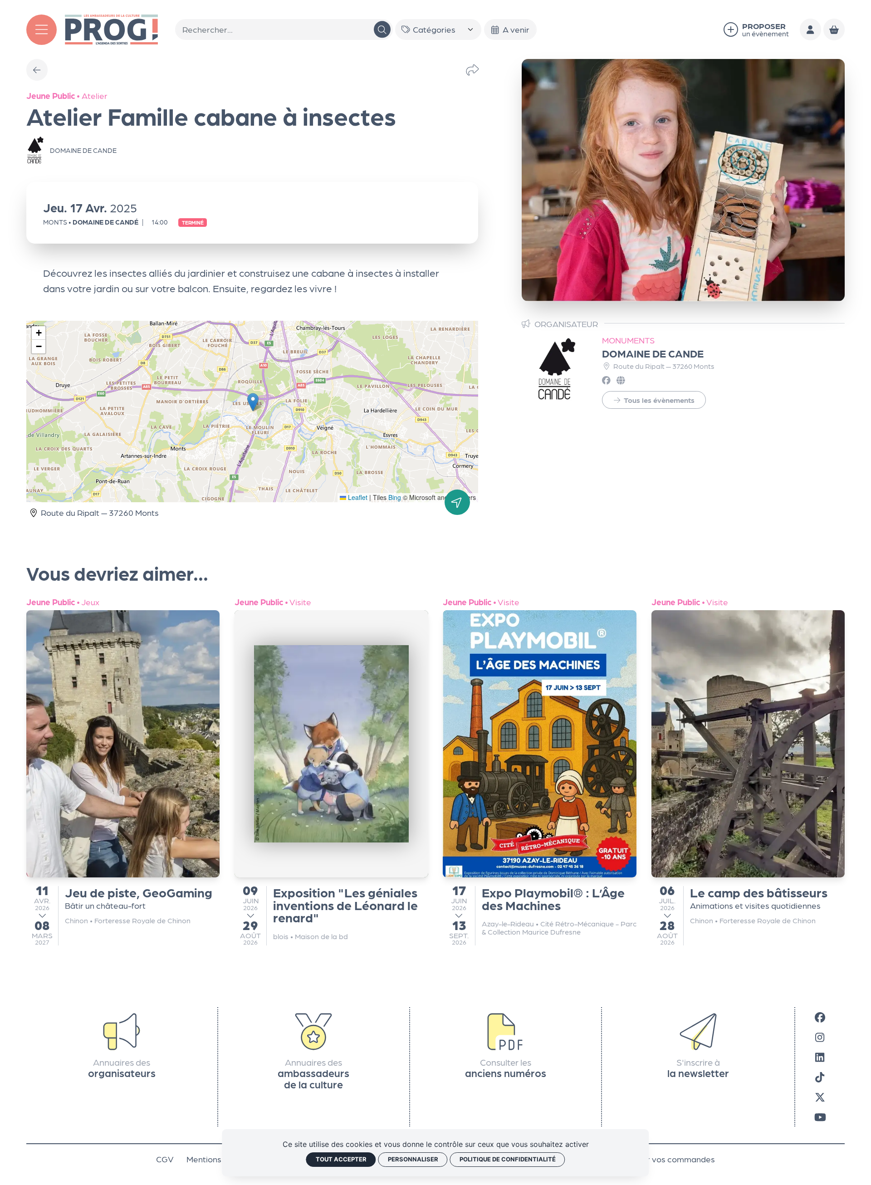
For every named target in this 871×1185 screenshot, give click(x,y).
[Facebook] (820, 1016)
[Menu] (41, 30)
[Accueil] (111, 28)
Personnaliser (413, 1159)
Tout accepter (341, 1159)
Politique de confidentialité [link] (508, 1159)
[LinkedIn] (819, 1056)
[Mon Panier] (834, 29)
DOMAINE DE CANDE (653, 353)
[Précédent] (37, 70)
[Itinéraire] (457, 502)
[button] (253, 402)
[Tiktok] (819, 1076)
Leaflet (356, 497)
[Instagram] (819, 1036)
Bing (394, 497)
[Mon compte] (811, 29)
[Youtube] (820, 1116)
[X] (820, 1096)
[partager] (472, 70)
